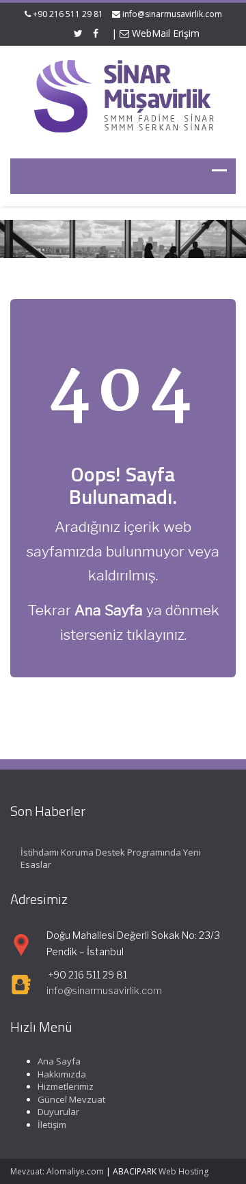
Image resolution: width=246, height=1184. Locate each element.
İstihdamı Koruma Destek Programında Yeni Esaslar (110, 858)
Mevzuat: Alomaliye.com (57, 1171)
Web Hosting (183, 1171)
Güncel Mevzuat (71, 1099)
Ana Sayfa (59, 1061)
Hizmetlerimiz (66, 1086)
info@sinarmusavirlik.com (172, 14)
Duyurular (58, 1111)
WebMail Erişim (164, 33)
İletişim (52, 1124)
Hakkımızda (62, 1074)
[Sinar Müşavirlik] (123, 95)
